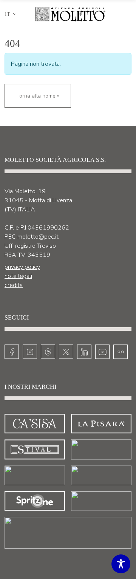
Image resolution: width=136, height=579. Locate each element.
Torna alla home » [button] (37, 95)
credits (14, 285)
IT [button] (7, 14)
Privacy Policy (22, 267)
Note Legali (18, 276)
